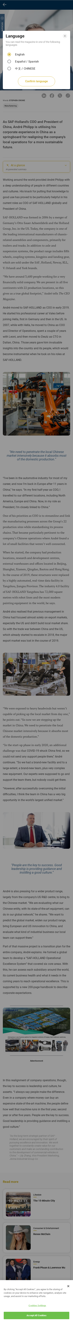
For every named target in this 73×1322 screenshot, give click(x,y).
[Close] (68, 1286)
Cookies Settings (37, 1305)
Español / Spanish (27, 61)
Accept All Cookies (36, 1315)
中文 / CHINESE (25, 68)
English (20, 54)
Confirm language (36, 81)
